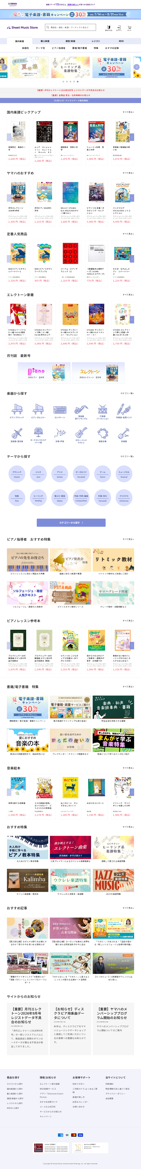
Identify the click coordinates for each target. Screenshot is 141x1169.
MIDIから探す (13, 1108)
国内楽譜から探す (15, 1088)
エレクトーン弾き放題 (50, 1083)
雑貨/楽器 (70, 41)
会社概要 (109, 1098)
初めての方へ (79, 1083)
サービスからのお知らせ (51, 1111)
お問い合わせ (79, 1106)
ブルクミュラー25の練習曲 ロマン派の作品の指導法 (17, 658)
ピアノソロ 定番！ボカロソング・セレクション (95, 210)
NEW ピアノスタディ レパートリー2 (17, 270)
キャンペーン (46, 1116)
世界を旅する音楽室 (16, 803)
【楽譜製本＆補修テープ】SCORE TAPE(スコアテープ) (95, 271)
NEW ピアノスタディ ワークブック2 (43, 270)
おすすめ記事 (112, 48)
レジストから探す (15, 1103)
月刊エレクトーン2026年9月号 (15, 209)
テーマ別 (40, 48)
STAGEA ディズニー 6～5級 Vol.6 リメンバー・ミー (95, 332)
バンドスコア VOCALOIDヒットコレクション (121, 210)
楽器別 (25, 48)
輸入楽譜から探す (15, 1093)
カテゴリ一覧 (126, 393)
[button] (70, 27)
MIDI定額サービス (48, 1088)
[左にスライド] (9, 137)
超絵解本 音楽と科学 (69, 148)
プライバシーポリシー (115, 1093)
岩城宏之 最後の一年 (16, 148)
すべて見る (127, 112)
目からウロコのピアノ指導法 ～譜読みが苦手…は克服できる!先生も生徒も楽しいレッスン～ (96, 658)
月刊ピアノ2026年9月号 (43, 209)
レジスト (96, 41)
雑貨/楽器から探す (15, 1098)
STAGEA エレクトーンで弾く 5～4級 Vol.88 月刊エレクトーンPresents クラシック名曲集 (43, 332)
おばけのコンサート (95, 803)
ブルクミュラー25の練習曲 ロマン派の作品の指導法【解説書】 (43, 658)
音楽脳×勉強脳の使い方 (121, 148)
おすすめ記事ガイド (49, 1101)
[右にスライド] (132, 137)
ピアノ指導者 (58, 48)
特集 (96, 48)
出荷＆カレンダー (81, 1101)
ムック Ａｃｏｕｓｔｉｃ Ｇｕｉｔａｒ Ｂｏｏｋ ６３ (43, 149)
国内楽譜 (19, 41)
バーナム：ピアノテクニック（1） (69, 270)
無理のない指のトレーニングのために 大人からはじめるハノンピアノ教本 (122, 658)
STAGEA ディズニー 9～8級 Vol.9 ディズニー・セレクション (69, 332)
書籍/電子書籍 (79, 48)
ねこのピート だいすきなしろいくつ (69, 804)
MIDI (121, 41)
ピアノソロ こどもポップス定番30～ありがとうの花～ (69, 658)
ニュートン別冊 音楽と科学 (95, 148)
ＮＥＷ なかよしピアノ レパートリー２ (121, 271)
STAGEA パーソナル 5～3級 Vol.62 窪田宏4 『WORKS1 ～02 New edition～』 (17, 332)
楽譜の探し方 (79, 1097)
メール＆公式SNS (48, 1106)
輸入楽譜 (45, 41)
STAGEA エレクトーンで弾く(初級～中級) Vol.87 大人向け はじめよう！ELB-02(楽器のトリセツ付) (121, 332)
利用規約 (109, 1083)
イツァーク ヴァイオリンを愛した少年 (121, 804)
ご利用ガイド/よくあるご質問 (85, 1090)
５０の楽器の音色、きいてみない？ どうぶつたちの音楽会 (43, 805)
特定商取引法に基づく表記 (117, 1088)
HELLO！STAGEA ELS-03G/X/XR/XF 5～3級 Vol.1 (69, 210)
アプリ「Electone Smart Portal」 (51, 1095)
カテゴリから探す (15, 1083)
